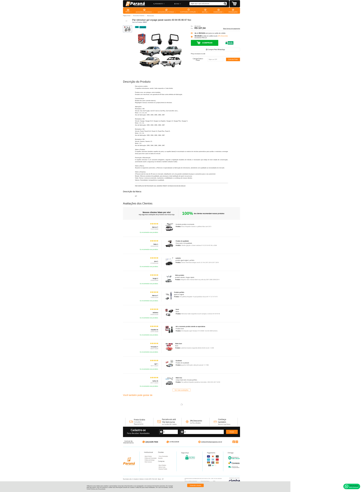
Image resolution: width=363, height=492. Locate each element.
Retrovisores (150, 15)
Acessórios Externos (139, 15)
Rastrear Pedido (163, 469)
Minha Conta (162, 467)
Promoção (143, 27)
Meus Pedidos (162, 465)
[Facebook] (233, 441)
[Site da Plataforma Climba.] (234, 480)
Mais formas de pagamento (231, 28)
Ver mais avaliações (181, 390)
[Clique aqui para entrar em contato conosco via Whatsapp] (351, 486)
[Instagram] (236, 441)
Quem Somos (148, 456)
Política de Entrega (149, 460)
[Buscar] (225, 3)
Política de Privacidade (98, 489)
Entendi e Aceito (195, 485)
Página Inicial (127, 15)
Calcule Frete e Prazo (198, 59)
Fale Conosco (148, 462)
